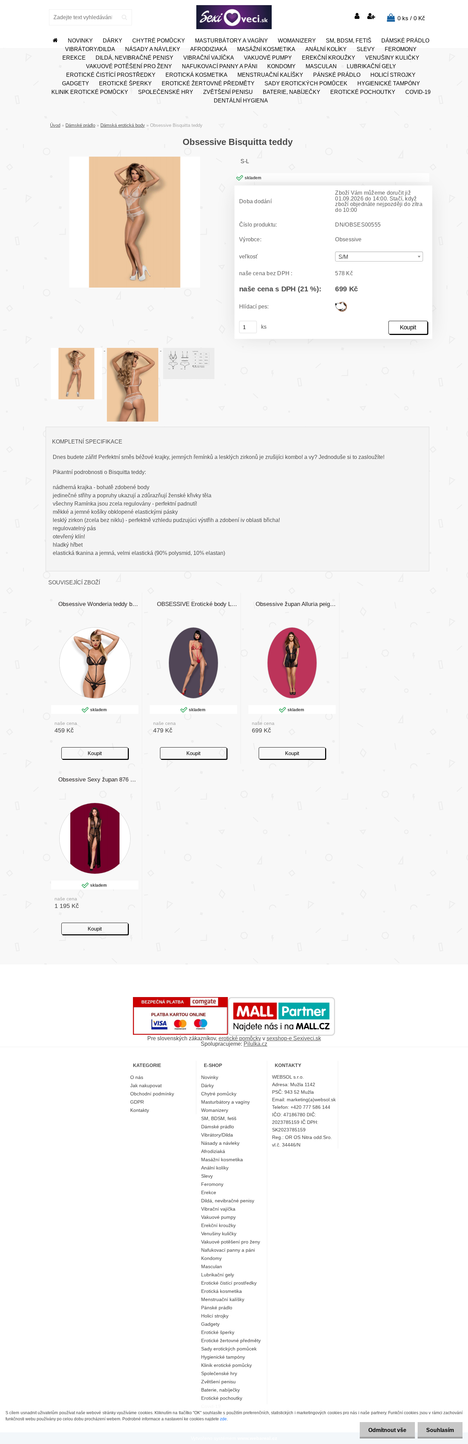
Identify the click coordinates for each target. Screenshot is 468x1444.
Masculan (321, 66)
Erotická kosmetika (196, 75)
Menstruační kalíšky (270, 75)
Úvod (55, 125)
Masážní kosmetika (266, 49)
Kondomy (281, 66)
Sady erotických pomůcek (305, 83)
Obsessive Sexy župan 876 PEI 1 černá (98, 779)
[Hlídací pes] (341, 304)
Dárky (112, 41)
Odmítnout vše (387, 1430)
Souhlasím (440, 1430)
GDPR (137, 1102)
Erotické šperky (125, 83)
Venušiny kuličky (392, 58)
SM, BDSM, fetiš (348, 41)
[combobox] (379, 257)
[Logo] (234, 17)
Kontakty (139, 1110)
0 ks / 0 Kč (411, 18)
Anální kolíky (326, 49)
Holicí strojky (393, 75)
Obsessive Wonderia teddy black (98, 604)
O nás (136, 1077)
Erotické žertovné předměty (208, 83)
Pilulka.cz (255, 1044)
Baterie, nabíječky (291, 92)
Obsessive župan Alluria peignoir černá (296, 604)
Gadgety (75, 83)
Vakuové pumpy (268, 58)
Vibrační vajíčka (208, 58)
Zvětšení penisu (228, 92)
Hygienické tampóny (388, 83)
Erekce (74, 58)
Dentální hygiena (241, 101)
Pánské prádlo (336, 75)
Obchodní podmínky (152, 1093)
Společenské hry (165, 92)
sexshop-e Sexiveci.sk (294, 1038)
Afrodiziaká (208, 49)
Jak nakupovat (146, 1085)
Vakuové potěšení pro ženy (129, 66)
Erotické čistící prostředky (111, 75)
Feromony (401, 49)
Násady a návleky (152, 49)
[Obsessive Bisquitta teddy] (134, 159)
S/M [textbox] (343, 257)
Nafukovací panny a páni (219, 66)
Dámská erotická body (122, 125)
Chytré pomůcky (158, 41)
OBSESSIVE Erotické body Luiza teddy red (197, 604)
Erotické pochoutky (362, 92)
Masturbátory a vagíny (231, 41)
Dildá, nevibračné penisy (134, 58)
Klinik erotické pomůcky (89, 92)
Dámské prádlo (405, 41)
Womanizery (297, 41)
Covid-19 (418, 92)
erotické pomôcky (240, 1038)
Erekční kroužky (328, 58)
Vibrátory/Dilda (90, 49)
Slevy (366, 49)
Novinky (80, 41)
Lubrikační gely (371, 66)
